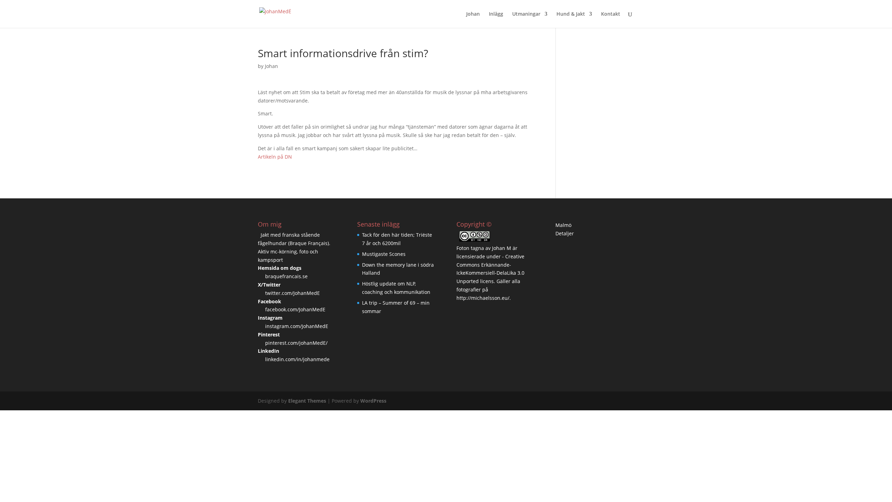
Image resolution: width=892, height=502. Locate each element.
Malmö (563, 225)
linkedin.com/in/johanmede (297, 359)
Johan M (501, 248)
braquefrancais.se (286, 276)
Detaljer (564, 233)
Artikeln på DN (275, 156)
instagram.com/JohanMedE (296, 326)
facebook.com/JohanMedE (295, 309)
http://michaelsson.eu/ (482, 298)
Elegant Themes (307, 400)
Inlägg (496, 14)
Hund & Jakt (570, 14)
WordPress (373, 400)
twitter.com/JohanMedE (292, 293)
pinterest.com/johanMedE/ (296, 343)
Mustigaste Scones (384, 254)
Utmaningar (526, 14)
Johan (473, 14)
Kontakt (610, 14)
